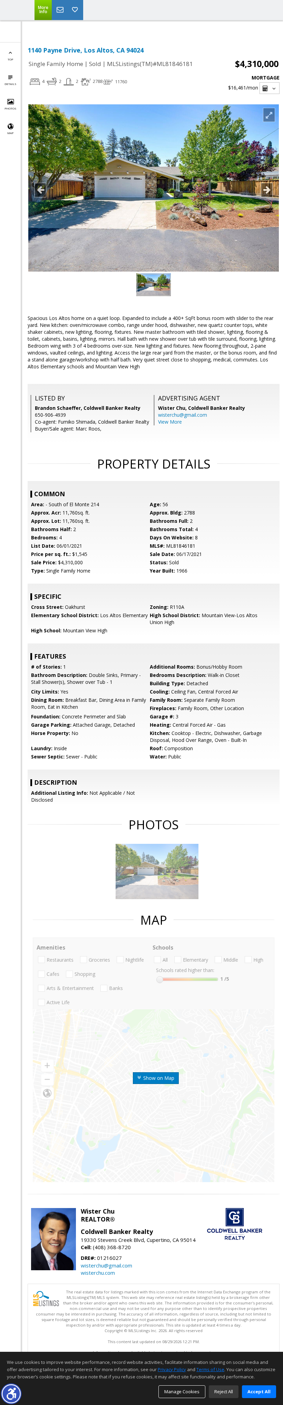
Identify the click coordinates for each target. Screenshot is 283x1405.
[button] (11, 1393)
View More (170, 421)
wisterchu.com (98, 1272)
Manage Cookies (181, 1391)
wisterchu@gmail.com (182, 415)
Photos (10, 108)
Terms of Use (210, 1369)
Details (10, 84)
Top (10, 59)
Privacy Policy (172, 1369)
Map (10, 133)
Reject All (223, 1391)
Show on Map (158, 1078)
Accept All (259, 1391)
